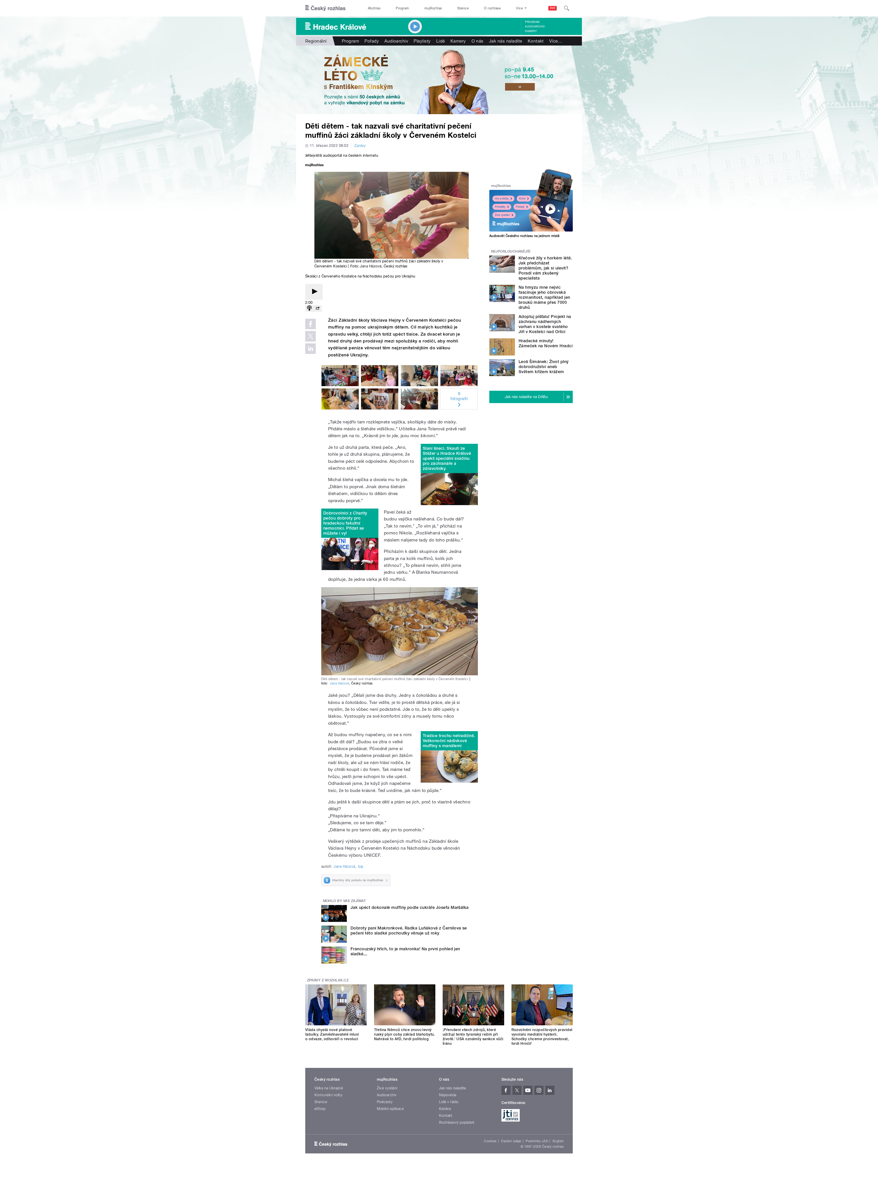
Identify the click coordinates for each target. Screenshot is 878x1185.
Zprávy (360, 145)
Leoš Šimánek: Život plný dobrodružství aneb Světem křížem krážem (544, 366)
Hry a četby (502, 198)
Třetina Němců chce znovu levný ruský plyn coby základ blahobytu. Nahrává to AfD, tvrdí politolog (404, 1034)
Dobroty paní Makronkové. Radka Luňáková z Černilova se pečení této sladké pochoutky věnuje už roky (409, 930)
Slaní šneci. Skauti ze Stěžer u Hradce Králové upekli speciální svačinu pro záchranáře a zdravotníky (447, 458)
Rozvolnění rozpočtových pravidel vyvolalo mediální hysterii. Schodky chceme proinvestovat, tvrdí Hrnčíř (542, 1037)
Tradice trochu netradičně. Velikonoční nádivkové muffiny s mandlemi (449, 740)
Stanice (463, 8)
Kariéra (445, 1109)
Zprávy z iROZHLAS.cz (328, 980)
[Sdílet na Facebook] (310, 324)
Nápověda (447, 1095)
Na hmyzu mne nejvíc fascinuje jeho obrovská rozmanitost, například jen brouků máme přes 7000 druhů (544, 297)
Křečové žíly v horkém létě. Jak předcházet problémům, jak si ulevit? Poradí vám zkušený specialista (545, 268)
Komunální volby (328, 1095)
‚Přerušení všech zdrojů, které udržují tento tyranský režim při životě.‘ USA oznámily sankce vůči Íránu (473, 1037)
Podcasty (385, 1102)
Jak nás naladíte (505, 40)
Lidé (440, 40)
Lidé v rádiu (449, 1102)
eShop (319, 1109)
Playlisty (422, 40)
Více (555, 40)
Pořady (371, 40)
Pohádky (500, 206)
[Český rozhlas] (325, 8)
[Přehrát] (314, 292)
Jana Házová (370, 266)
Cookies (490, 1141)
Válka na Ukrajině (328, 1088)
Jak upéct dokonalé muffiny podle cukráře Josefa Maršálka (410, 907)
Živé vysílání (502, 215)
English (558, 1141)
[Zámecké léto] (439, 80)
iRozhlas (374, 8)
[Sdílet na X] (310, 336)
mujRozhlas (433, 8)
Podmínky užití (537, 1141)
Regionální (316, 40)
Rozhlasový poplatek (456, 1122)
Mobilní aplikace (390, 1109)
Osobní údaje (511, 1141)
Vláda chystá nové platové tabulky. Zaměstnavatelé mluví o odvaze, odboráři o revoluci (332, 1034)
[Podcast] (309, 308)
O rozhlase (492, 8)
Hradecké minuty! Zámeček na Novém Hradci (546, 343)
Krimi (522, 198)
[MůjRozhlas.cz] (314, 165)
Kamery (531, 31)
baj (360, 866)
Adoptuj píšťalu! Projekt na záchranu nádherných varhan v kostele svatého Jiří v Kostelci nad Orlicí (545, 324)
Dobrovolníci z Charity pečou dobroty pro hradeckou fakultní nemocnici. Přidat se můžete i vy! (345, 523)
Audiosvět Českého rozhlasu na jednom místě (524, 236)
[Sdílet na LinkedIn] (310, 348)
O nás (477, 40)
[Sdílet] (317, 308)
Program (402, 8)
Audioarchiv (535, 26)
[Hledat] (566, 8)
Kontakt (536, 40)
